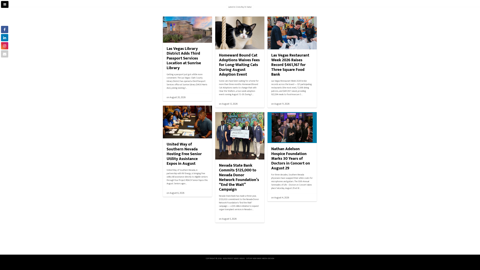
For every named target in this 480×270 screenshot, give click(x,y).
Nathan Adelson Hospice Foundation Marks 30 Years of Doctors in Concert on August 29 (290, 159)
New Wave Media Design (263, 258)
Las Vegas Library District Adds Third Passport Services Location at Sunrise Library (184, 58)
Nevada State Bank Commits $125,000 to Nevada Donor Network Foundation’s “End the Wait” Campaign (239, 177)
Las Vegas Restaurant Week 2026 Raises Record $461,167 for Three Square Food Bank (290, 65)
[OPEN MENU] (4, 4)
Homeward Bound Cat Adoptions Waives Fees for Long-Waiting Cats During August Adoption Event (239, 65)
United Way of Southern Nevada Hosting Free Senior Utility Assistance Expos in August (184, 154)
